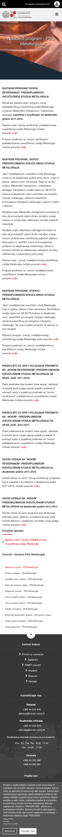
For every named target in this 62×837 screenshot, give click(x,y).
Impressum (6, 821)
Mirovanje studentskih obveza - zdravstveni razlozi (28, 614)
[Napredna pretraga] (4, 4)
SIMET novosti (33, 665)
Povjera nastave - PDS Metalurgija (20, 573)
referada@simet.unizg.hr (31, 729)
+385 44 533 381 (32, 764)
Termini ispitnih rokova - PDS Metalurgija (23, 597)
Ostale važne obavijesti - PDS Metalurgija (24, 620)
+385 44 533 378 (32, 709)
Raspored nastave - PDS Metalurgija (21, 591)
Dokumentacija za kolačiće (10, 824)
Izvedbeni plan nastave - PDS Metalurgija (24, 579)
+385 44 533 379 (32, 725)
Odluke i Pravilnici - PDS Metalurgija (21, 608)
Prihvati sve (28, 831)
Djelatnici (33, 659)
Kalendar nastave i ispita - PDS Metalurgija (24, 585)
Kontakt (33, 681)
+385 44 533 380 (32, 760)
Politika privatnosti (8, 819)
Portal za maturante (33, 654)
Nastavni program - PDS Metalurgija (21, 567)
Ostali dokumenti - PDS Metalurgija (21, 626)
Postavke (10, 831)
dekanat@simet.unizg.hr (32, 713)
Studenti (32, 670)
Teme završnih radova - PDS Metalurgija (23, 602)
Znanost (33, 676)
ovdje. (15, 133)
